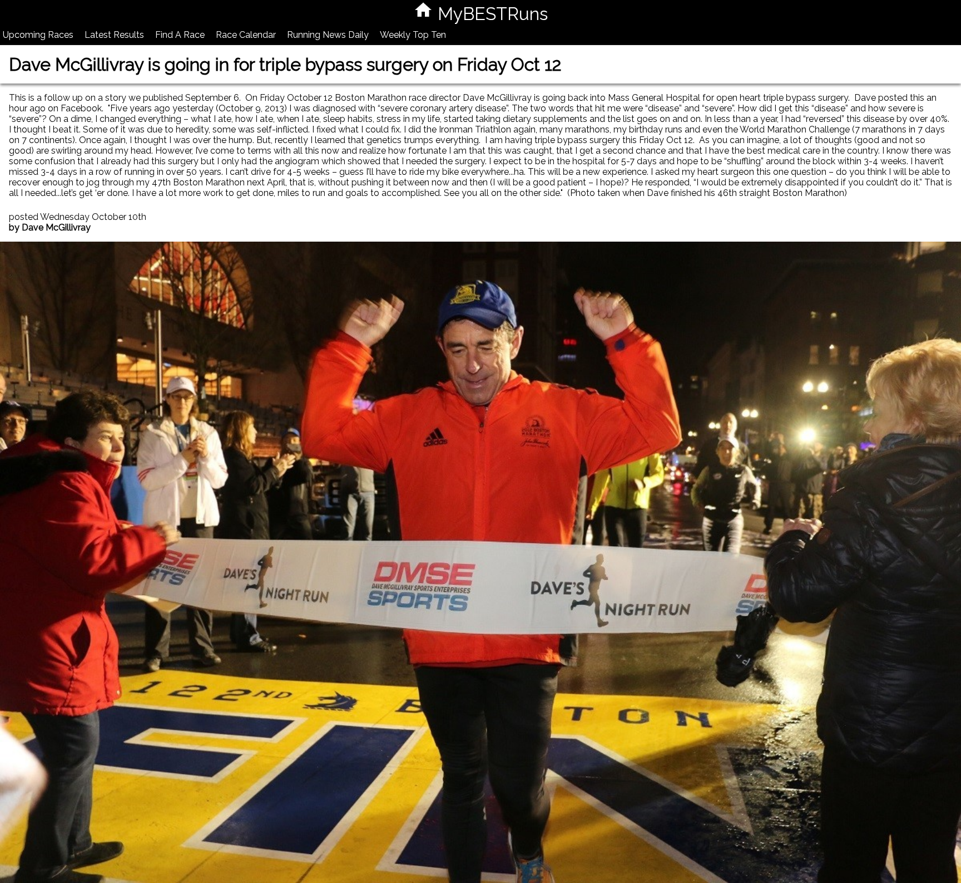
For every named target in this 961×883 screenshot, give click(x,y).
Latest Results (114, 35)
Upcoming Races (38, 35)
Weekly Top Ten (413, 35)
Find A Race (180, 35)
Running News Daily (328, 35)
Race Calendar (246, 35)
